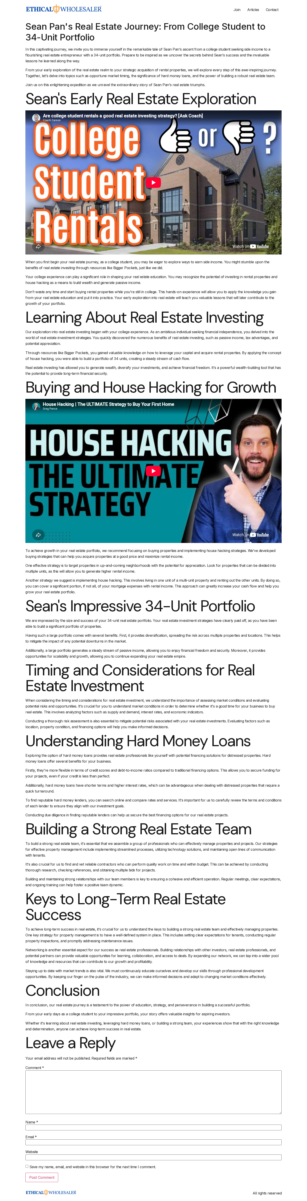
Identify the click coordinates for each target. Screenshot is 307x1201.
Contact (272, 9)
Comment (34, 1067)
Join (237, 9)
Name (31, 1122)
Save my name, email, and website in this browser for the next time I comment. (92, 1167)
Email (31, 1137)
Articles (253, 9)
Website (31, 1152)
